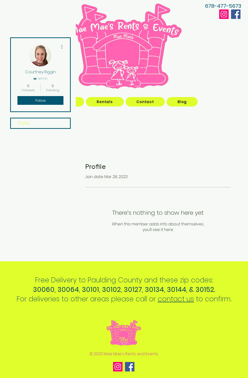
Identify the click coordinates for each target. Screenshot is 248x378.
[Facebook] (235, 14)
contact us (176, 299)
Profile (24, 123)
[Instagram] (224, 14)
